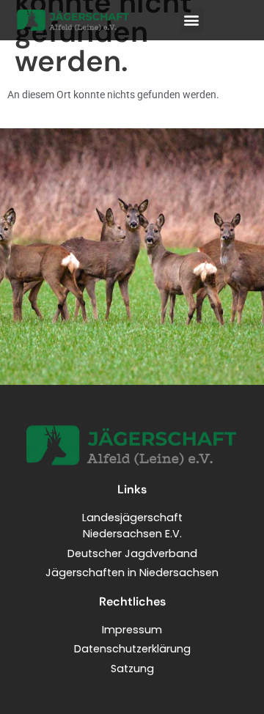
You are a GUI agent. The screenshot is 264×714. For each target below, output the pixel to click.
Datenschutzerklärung (132, 648)
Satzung (132, 668)
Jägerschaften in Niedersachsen (132, 572)
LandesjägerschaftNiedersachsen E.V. (132, 525)
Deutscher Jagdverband (132, 553)
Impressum (132, 629)
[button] (192, 20)
